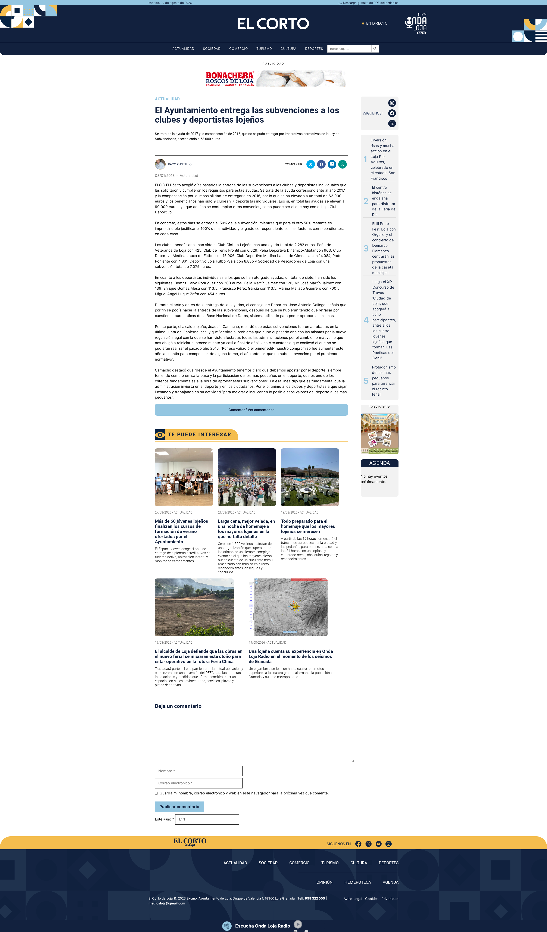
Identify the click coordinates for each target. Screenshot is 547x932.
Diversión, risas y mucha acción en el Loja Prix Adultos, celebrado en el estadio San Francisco (383, 159)
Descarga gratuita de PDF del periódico (370, 2)
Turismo (264, 49)
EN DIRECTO (377, 23)
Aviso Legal (353, 899)
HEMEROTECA (357, 882)
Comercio (238, 49)
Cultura (289, 49)
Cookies (371, 899)
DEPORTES (388, 862)
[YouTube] (378, 844)
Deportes (314, 49)
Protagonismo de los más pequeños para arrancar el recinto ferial (384, 381)
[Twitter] (368, 844)
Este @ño (164, 819)
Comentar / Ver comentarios (251, 410)
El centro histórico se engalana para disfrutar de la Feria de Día (384, 201)
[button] (298, 924)
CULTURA (358, 862)
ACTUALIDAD (235, 862)
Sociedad (212, 49)
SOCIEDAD (268, 862)
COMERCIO (299, 862)
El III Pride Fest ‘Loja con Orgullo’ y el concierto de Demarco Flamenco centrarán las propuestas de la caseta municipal (384, 248)
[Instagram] (388, 844)
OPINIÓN (324, 882)
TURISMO (330, 862)
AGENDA (390, 882)
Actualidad (183, 49)
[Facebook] (358, 844)
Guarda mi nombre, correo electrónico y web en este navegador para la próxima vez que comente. (244, 793)
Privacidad (389, 899)
